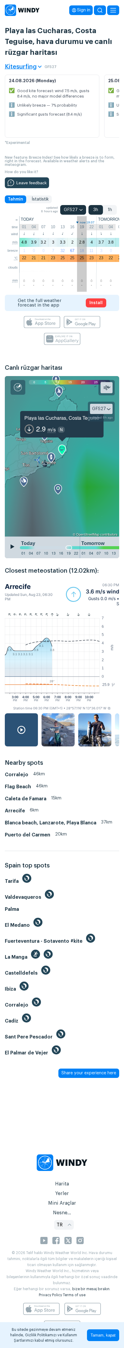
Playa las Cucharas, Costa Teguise (61, 417)
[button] (92, 594)
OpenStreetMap (87, 534)
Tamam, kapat (103, 1335)
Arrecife (18, 586)
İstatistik (40, 199)
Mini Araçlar (62, 1203)
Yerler (62, 1193)
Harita (62, 1183)
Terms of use (74, 1295)
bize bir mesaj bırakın (91, 1289)
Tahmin (15, 199)
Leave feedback (31, 182)
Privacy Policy (50, 1295)
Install (96, 303)
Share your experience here (88, 1073)
